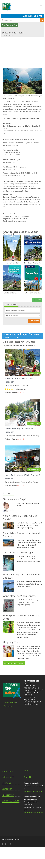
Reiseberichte (8, 794)
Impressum (7, 771)
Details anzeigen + (34, 373)
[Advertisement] (22, 51)
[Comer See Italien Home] (6, 6)
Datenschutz (8, 777)
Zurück (38, 300)
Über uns (6, 782)
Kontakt (27, 777)
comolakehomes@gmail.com (33, 812)
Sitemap (8, 706)
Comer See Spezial (10, 800)
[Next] (36, 362)
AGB (26, 771)
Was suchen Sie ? (31, 15)
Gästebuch (7, 788)
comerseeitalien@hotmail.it (33, 791)
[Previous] (8, 362)
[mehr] (19, 505)
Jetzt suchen (34, 320)
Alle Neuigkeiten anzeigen (13, 663)
